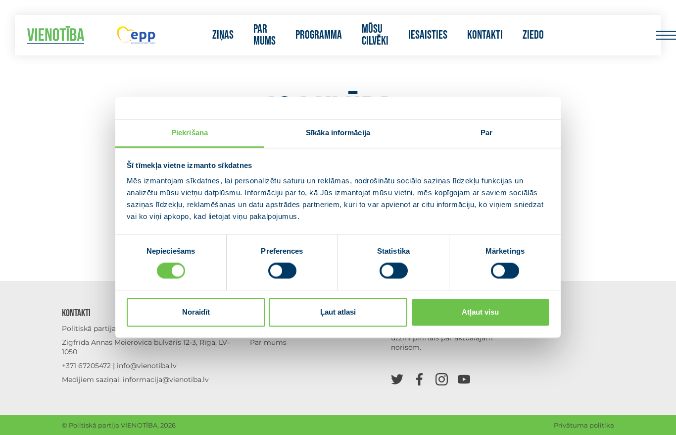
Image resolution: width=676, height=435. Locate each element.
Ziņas (223, 35)
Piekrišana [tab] (189, 132)
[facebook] (419, 379)
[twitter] (397, 379)
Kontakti (485, 35)
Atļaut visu (480, 312)
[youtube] (464, 379)
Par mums (264, 35)
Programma (318, 35)
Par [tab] (486, 132)
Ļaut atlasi (338, 312)
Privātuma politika (584, 425)
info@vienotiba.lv (147, 365)
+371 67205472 (86, 365)
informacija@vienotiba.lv (166, 379)
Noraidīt (196, 312)
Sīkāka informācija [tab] (338, 132)
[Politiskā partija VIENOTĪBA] (56, 35)
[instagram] (442, 379)
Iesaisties (427, 35)
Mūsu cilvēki (375, 35)
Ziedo (533, 35)
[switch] (282, 271)
